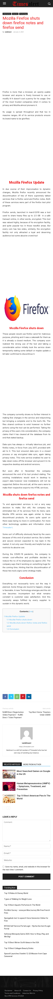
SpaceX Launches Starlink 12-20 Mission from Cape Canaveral (25, 955)
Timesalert (7, 527)
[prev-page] (4, 808)
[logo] (26, 4)
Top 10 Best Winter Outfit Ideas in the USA (21, 942)
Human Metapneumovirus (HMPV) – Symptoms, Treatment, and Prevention (33, 786)
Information (7, 14)
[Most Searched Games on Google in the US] (9, 774)
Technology (23, 14)
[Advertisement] (26, 61)
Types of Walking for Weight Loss (18, 899)
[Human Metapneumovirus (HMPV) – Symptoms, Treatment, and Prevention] (9, 786)
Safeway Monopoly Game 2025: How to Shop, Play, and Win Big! (26, 935)
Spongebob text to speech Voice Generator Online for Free (26, 919)
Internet (15, 14)
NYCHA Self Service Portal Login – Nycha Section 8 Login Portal (27, 927)
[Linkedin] (28, 696)
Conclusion (13, 629)
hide (31, 611)
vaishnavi (8, 32)
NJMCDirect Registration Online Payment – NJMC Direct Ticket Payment (13, 715)
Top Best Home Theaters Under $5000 (39, 713)
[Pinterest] (22, 696)
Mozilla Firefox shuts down (19, 619)
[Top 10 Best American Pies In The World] (9, 798)
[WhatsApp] (17, 696)
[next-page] (8, 808)
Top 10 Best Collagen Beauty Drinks (18, 948)
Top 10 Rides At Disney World (16, 893)
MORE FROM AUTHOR (32, 764)
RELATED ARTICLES (12, 764)
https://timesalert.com (26, 746)
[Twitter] (11, 696)
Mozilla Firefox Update (14, 616)
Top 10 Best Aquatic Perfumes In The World (22, 905)
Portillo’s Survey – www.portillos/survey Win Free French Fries (27, 911)
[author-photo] (26, 739)
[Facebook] (5, 696)
